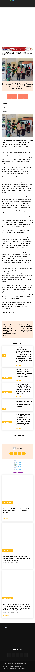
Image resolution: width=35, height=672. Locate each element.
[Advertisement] (17, 25)
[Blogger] (9, 655)
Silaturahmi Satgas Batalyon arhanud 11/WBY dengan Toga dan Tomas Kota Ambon (25, 328)
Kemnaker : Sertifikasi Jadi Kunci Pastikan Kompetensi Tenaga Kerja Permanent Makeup (17, 510)
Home (3, 52)
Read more (18, 365)
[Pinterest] (20, 96)
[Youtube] (24, 453)
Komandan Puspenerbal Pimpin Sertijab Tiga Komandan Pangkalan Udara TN (24, 403)
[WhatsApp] (25, 96)
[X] (14, 96)
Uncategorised (7, 502)
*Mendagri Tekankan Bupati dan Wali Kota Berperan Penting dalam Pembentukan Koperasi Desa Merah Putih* (24, 373)
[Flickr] (17, 655)
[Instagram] (15, 453)
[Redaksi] (15, 448)
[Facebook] (9, 96)
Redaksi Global (6, 515)
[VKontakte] (26, 655)
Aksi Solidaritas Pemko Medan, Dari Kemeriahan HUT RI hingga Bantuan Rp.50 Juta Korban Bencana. (17, 558)
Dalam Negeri (10, 52)
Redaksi (5, 103)
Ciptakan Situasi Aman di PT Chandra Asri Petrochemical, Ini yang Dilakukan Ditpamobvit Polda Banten (9, 330)
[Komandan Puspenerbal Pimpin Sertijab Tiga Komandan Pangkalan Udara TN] (8, 405)
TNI (4, 355)
